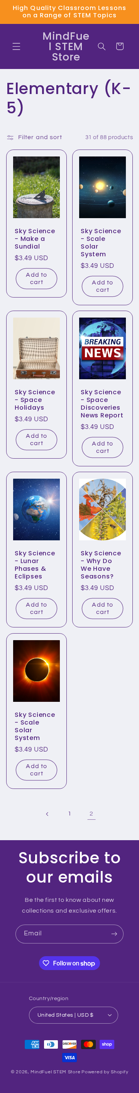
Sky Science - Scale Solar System (101, 242)
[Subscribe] (114, 934)
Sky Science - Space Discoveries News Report (102, 404)
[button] (16, 46)
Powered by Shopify (104, 1072)
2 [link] (91, 814)
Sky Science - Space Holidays (35, 400)
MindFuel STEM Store (55, 1072)
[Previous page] (47, 814)
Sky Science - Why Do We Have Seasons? (101, 565)
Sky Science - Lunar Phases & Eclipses (35, 565)
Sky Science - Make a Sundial (35, 239)
